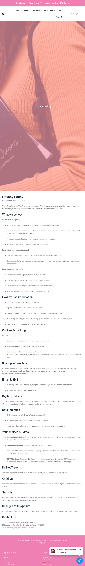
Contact (58, 17)
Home (17, 10)
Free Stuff (36, 10)
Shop (26, 10)
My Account (48, 10)
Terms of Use (46, 564)
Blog (59, 10)
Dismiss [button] (67, 3)
